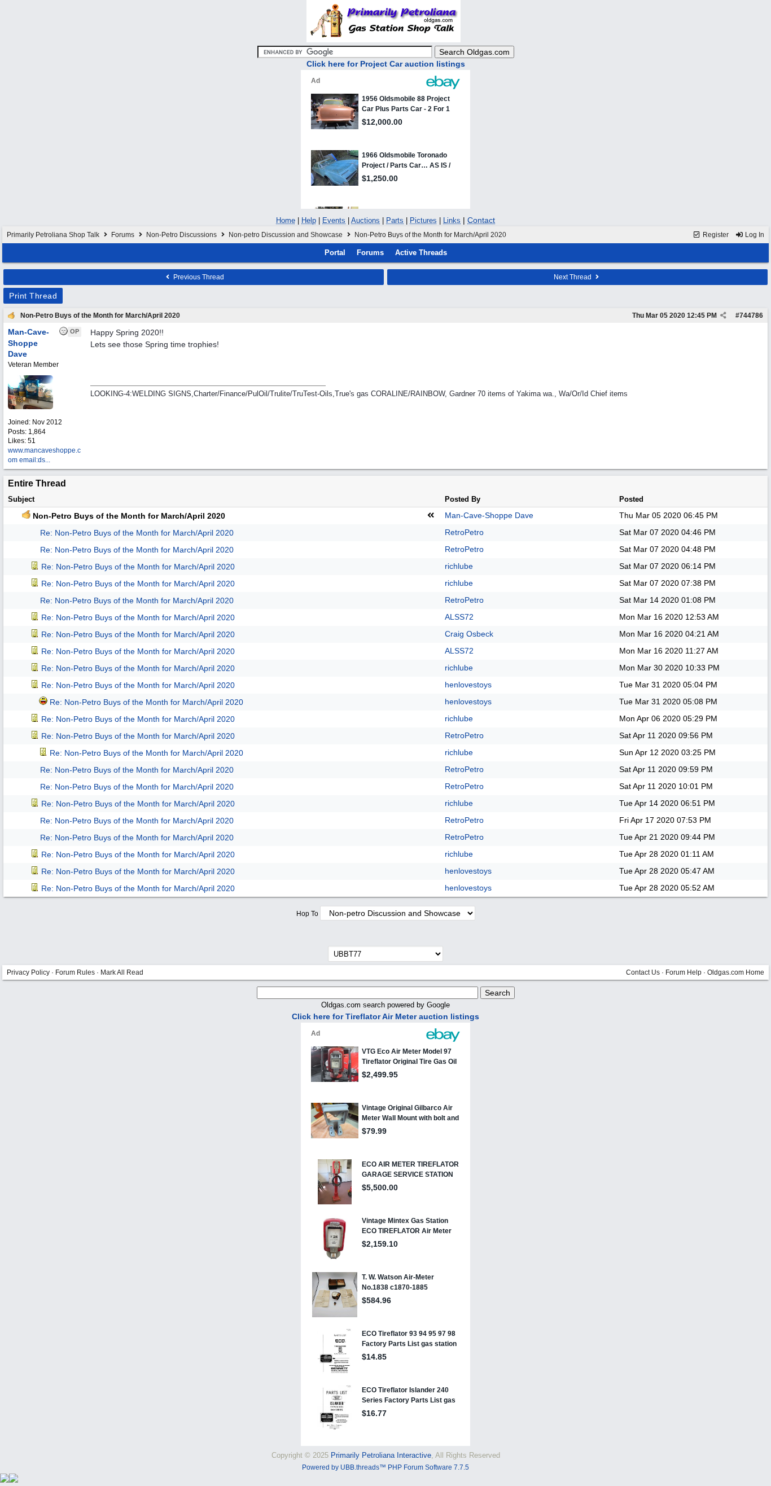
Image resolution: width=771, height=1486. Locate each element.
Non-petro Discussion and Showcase (286, 235)
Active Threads (421, 252)
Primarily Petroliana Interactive (381, 1455)
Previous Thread (198, 277)
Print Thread (33, 295)
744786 (751, 315)
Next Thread (573, 277)
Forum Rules (75, 972)
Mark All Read (121, 972)
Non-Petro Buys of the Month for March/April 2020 (100, 315)
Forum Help (683, 972)
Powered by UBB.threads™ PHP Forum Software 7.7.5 (385, 1467)
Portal (335, 252)
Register (715, 235)
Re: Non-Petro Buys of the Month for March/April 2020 (137, 532)
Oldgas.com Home (735, 972)
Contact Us (643, 972)
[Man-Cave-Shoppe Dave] (30, 407)
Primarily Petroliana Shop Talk (53, 235)
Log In (753, 235)
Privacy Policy (28, 972)
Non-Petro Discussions (181, 235)
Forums (122, 235)
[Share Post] (723, 315)
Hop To (307, 914)
